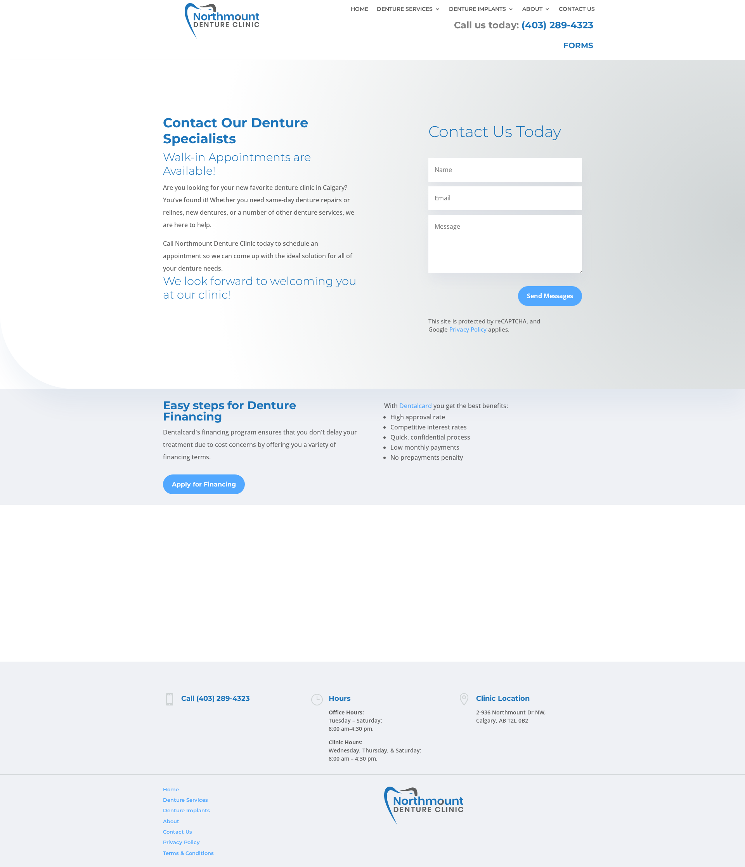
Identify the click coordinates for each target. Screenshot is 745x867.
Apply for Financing (204, 484)
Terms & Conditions (188, 853)
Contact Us (577, 9)
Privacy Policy (468, 329)
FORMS (578, 45)
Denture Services (405, 9)
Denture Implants (477, 9)
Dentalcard (415, 405)
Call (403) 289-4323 (215, 698)
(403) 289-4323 (557, 25)
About (532, 9)
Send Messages (550, 296)
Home (359, 9)
